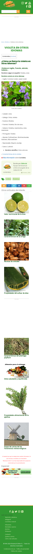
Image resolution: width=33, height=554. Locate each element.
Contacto (8, 534)
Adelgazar (8, 519)
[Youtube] (13, 512)
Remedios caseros (10, 527)
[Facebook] (10, 512)
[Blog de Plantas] (22, 512)
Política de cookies (16, 551)
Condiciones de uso (9, 549)
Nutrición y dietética (11, 517)
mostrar (13, 56)
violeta (8, 179)
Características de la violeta (12, 154)
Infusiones (8, 525)
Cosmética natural (10, 521)
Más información (9, 158)
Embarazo (8, 531)
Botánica (7, 42)
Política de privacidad (22, 549)
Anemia (7, 529)
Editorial (24, 163)
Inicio (2, 42)
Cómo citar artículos (11, 539)
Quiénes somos (9, 536)
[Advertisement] (16, 29)
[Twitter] (16, 512)
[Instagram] (19, 512)
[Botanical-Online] (9, 4)
